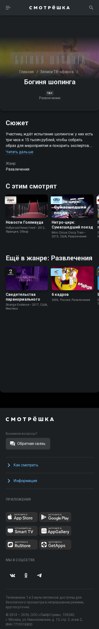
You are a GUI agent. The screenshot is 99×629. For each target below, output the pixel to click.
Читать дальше (19, 152)
